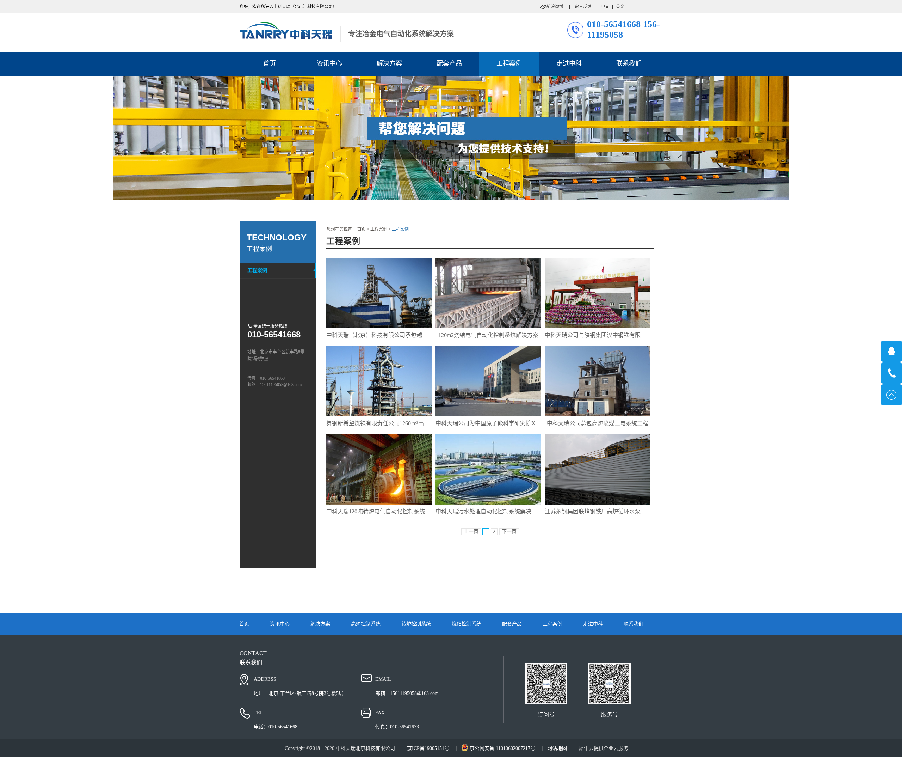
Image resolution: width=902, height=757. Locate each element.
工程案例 (378, 229)
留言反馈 (583, 6)
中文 (605, 6)
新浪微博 (554, 6)
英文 (620, 6)
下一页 (509, 531)
